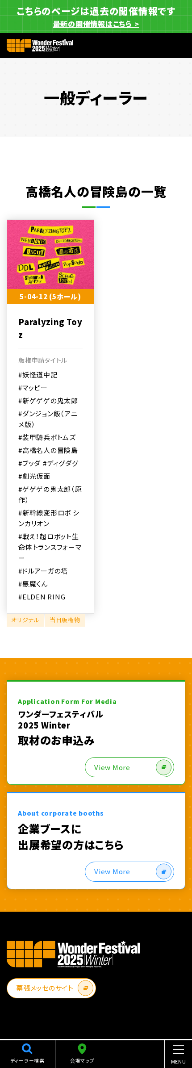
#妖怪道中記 (38, 374)
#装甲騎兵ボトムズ (47, 437)
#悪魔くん (33, 583)
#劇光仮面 (34, 476)
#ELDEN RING (41, 596)
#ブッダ (29, 463)
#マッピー (33, 387)
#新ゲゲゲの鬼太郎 (48, 400)
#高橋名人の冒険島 (48, 450)
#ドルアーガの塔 (43, 570)
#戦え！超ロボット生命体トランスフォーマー (50, 547)
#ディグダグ (61, 463)
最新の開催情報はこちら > (96, 23)
